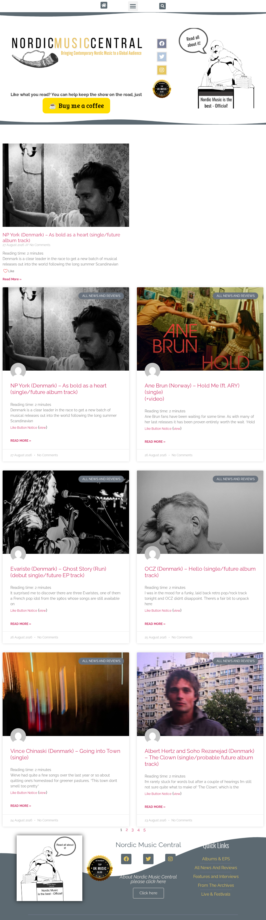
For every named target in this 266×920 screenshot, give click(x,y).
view (42, 428)
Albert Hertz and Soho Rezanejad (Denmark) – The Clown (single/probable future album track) (199, 757)
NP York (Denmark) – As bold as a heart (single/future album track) (58, 388)
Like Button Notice (23, 428)
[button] (133, 6)
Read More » (12, 279)
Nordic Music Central (148, 845)
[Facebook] (162, 43)
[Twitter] (162, 57)
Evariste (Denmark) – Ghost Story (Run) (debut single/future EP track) (58, 571)
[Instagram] (162, 70)
